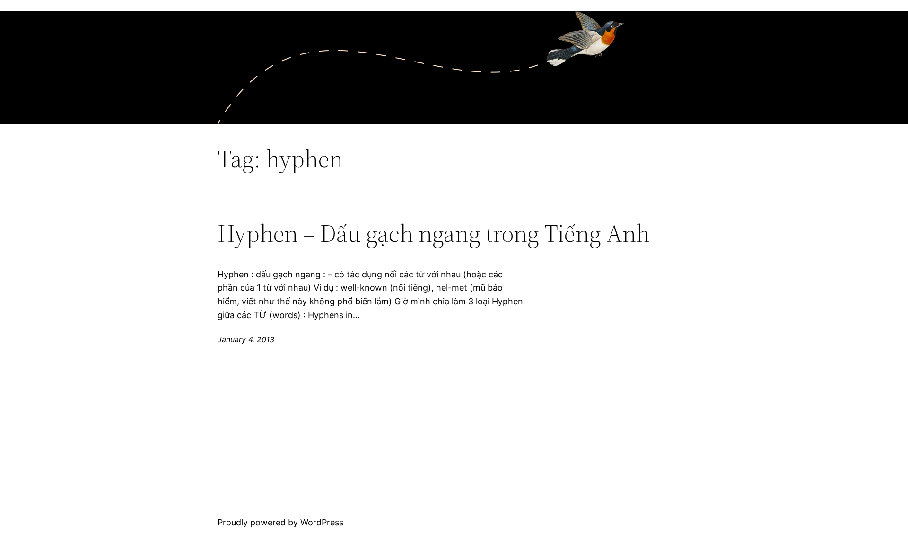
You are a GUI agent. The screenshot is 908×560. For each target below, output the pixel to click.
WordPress (321, 522)
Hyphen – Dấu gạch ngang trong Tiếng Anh (434, 233)
